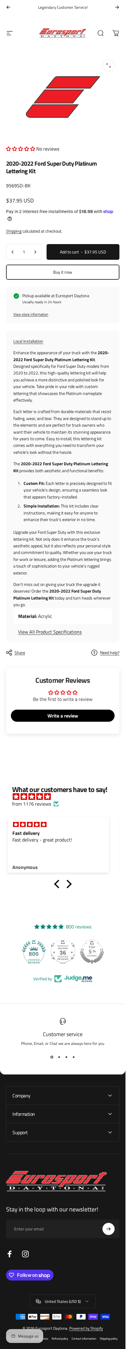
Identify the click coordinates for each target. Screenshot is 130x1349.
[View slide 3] (66, 1057)
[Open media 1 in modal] (108, 65)
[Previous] (8, 7)
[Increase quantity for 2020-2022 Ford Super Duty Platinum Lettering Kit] (35, 251)
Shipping (13, 231)
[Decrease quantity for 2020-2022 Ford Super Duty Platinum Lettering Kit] (12, 251)
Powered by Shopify (86, 1328)
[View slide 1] (52, 1057)
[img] (65, 796)
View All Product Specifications (50, 631)
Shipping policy (109, 1338)
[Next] (117, 7)
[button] (21, 148)
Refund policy (60, 1338)
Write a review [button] (62, 715)
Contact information (84, 1338)
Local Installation (28, 341)
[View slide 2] (59, 1057)
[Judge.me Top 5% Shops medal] (93, 952)
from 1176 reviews (31, 803)
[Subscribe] (108, 1229)
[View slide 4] (73, 1057)
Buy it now (62, 272)
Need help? (109, 652)
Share (20, 652)
